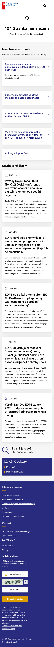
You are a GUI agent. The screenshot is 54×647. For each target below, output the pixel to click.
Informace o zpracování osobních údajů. (12, 627)
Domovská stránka (14, 472)
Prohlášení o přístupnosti (12, 499)
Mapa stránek (12, 467)
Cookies (5, 508)
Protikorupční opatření (11, 495)
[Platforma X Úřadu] (3, 550)
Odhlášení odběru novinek (13, 516)
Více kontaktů (7, 545)
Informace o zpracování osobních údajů (18, 504)
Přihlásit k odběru (15, 599)
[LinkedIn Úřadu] (8, 550)
